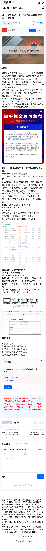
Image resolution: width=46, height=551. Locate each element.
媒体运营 (7, 23)
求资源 (14, 8)
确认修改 (41, 450)
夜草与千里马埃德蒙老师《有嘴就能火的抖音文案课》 (11, 434)
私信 (40, 30)
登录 (11, 380)
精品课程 (5, 8)
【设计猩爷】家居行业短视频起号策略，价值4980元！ (35, 434)
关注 (32, 30)
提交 (40, 477)
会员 (21, 8)
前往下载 (40, 23)
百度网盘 (7, 387)
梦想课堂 (29, 536)
